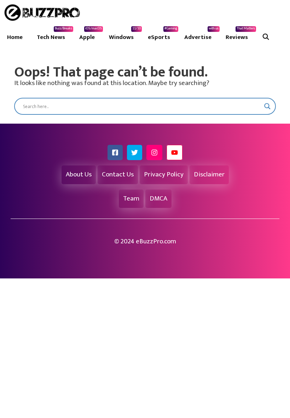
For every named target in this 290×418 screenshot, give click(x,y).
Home (15, 37)
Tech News (54, 34)
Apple (90, 34)
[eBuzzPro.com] (44, 12)
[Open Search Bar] (266, 37)
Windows (125, 34)
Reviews (240, 34)
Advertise (201, 34)
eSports (162, 34)
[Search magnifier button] (267, 106)
